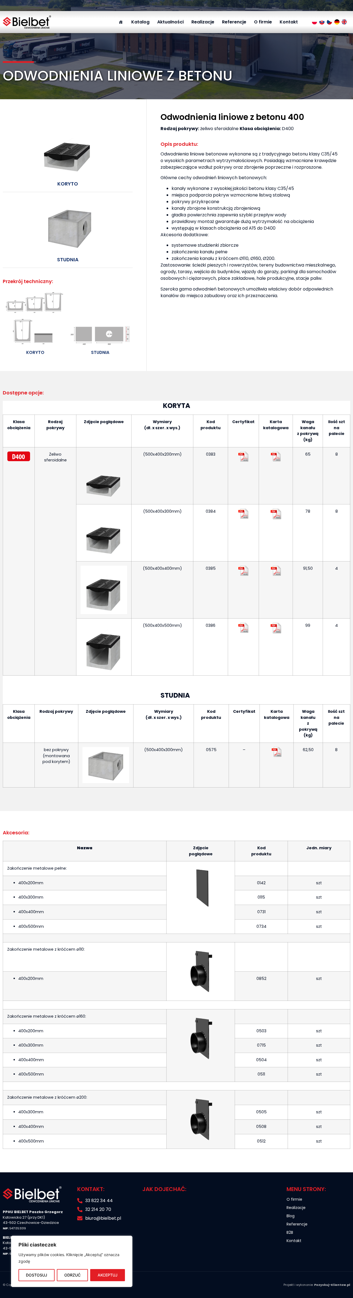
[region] (71, 1261)
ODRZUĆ (72, 1275)
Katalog (140, 22)
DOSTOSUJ (36, 1275)
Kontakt (289, 22)
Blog (291, 1216)
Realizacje (202, 22)
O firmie (263, 22)
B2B (290, 1232)
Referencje (234, 22)
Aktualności (170, 22)
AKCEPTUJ (107, 1275)
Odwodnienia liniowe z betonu (117, 75)
